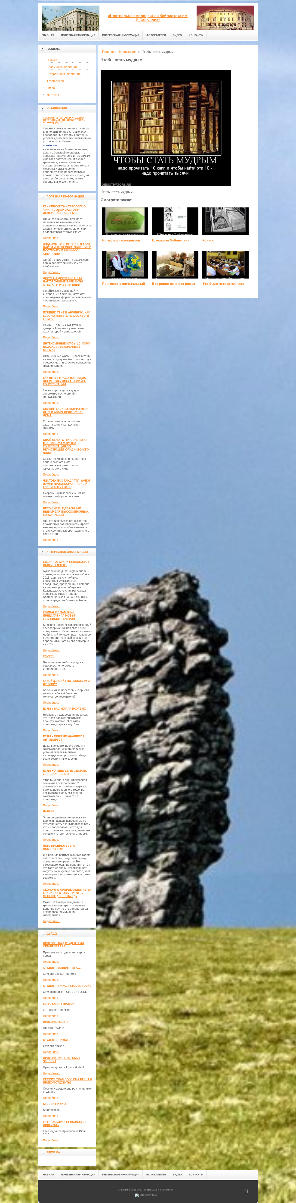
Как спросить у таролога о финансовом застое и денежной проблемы (64, 210)
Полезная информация (78, 35)
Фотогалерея (156, 35)
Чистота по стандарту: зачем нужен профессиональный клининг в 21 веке (66, 484)
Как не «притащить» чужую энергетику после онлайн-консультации (64, 381)
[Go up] (246, 1192)
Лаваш (48, 811)
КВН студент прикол (58, 1004)
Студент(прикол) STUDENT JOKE (67, 985)
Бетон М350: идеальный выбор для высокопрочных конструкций (66, 512)
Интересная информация (120, 35)
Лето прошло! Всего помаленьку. (59, 847)
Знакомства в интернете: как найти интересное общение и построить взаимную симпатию (67, 248)
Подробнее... (51, 238)
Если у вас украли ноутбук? (64, 708)
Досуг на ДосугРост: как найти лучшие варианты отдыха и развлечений (63, 281)
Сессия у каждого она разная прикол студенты (67, 1081)
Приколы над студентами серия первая (63, 945)
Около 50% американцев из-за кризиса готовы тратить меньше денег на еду (67, 893)
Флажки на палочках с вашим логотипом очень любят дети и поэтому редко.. (64, 120)
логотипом (50, 145)
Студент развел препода (63, 967)
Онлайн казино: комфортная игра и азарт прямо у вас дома (66, 412)
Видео (177, 35)
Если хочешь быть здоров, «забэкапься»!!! (65, 772)
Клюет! (48, 656)
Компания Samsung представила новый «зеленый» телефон (59, 615)
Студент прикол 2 (56, 1040)
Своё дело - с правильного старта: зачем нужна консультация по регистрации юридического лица (66, 446)
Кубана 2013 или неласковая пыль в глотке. (66, 563)
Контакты (196, 35)
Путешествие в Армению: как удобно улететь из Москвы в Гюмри (66, 316)
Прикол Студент (55, 1022)
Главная (48, 35)
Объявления (56, 108)
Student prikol (55, 1104)
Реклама (53, 1152)
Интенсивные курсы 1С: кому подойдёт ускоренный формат (66, 347)
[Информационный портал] (70, 17)
